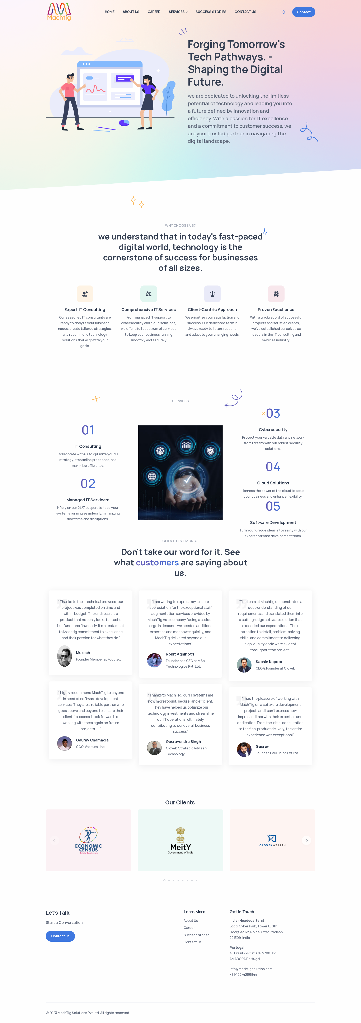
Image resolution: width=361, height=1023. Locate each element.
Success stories (197, 935)
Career (189, 927)
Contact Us (60, 936)
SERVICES (176, 11)
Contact (304, 12)
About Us (191, 920)
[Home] (59, 12)
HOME (109, 11)
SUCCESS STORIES (211, 11)
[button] (306, 840)
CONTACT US (245, 11)
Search (285, 12)
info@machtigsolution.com (251, 969)
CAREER (154, 11)
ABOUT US (131, 11)
